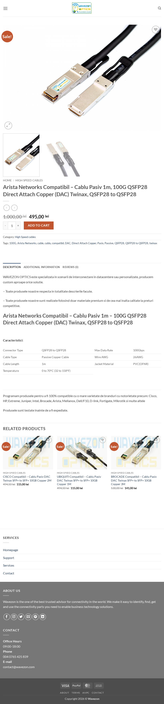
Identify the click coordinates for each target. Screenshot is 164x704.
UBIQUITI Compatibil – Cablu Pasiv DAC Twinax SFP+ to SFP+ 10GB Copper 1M (79, 480)
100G (12, 243)
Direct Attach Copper (84, 243)
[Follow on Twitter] (21, 617)
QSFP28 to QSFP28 (136, 243)
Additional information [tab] (42, 267)
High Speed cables (29, 180)
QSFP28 (119, 243)
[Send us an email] (28, 617)
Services (8, 565)
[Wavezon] (82, 8)
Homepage (10, 550)
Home (7, 180)
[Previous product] (14, 208)
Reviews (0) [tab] (70, 267)
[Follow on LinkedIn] (42, 617)
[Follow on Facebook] (6, 617)
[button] (5, 8)
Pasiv (100, 243)
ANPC (85, 692)
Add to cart (39, 225)
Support (8, 558)
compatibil (58, 243)
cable (41, 243)
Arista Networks (26, 243)
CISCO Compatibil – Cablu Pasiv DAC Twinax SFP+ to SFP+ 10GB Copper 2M (27, 478)
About (64, 692)
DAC (68, 243)
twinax (153, 243)
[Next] (152, 77)
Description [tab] (12, 267)
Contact (8, 573)
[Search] (159, 8)
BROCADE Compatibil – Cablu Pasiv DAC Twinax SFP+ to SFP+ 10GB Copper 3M (134, 480)
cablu (48, 243)
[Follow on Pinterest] (35, 617)
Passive (109, 243)
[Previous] (11, 77)
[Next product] (6, 208)
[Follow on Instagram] (14, 617)
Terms (76, 692)
